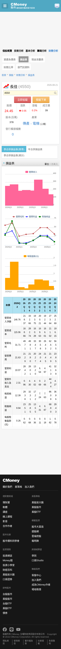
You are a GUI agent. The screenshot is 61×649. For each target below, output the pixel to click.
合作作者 (7, 525)
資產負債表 (10, 59)
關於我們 (7, 486)
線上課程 (7, 516)
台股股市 (7, 594)
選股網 (35, 531)
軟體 (5, 507)
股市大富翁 (38, 526)
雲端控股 (36, 536)
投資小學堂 (9, 565)
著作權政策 (29, 642)
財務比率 (8, 67)
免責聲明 (52, 642)
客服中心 (36, 575)
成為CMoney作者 (41, 584)
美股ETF (7, 608)
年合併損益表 (35, 149)
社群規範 (41, 642)
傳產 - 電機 (31, 123)
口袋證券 (7, 579)
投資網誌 (7, 555)
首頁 (4, 75)
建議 (57, 6)
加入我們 (29, 486)
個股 (11, 75)
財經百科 (7, 569)
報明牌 (35, 540)
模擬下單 (41, 99)
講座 (5, 511)
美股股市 (7, 598)
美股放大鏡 (9, 574)
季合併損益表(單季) (14, 149)
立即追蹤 (22, 99)
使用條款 (17, 642)
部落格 (18, 486)
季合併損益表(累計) (14, 155)
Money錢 (8, 560)
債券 (5, 612)
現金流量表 (37, 59)
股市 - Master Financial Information (28, 6)
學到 (34, 555)
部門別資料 (23, 67)
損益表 (23, 59)
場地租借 (36, 589)
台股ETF (7, 603)
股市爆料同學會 (11, 540)
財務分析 (20, 75)
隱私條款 (6, 642)
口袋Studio (38, 560)
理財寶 (6, 502)
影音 (5, 521)
